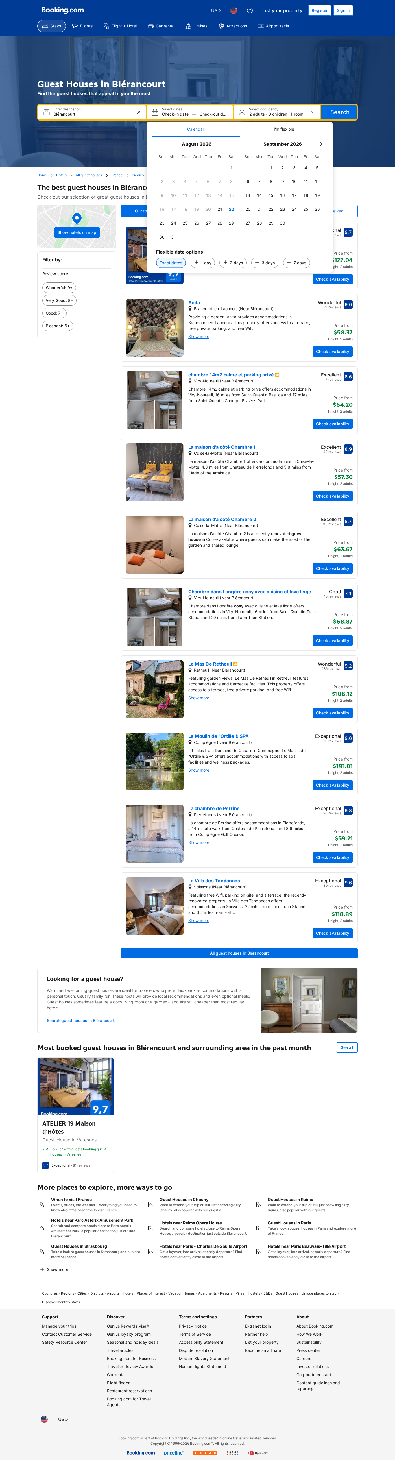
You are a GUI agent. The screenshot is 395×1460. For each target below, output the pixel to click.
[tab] (196, 129)
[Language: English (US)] (234, 10)
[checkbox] (231, 167)
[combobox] (92, 114)
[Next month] (321, 144)
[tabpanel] (240, 205)
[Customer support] (250, 10)
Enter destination (67, 109)
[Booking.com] (63, 10)
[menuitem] (51, 26)
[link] (76, 287)
